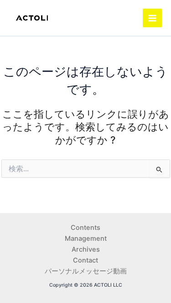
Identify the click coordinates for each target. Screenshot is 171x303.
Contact (85, 260)
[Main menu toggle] (152, 18)
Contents (85, 228)
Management (86, 238)
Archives (86, 249)
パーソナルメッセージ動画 (86, 271)
